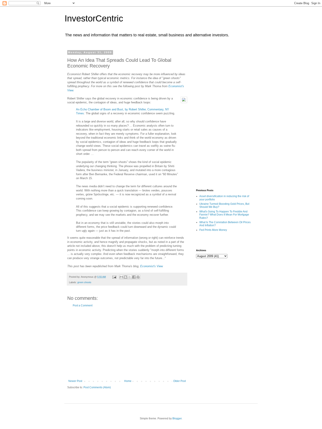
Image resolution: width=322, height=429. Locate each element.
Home (127, 381)
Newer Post (75, 381)
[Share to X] (129, 277)
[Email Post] (114, 276)
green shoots (84, 282)
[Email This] (121, 277)
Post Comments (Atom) (97, 387)
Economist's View (151, 266)
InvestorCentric (94, 18)
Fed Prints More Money (213, 229)
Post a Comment (82, 305)
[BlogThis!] (125, 277)
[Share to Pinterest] (138, 277)
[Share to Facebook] (134, 277)
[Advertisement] (127, 343)
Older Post (179, 381)
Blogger (177, 418)
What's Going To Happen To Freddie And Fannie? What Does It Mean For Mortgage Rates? (224, 214)
